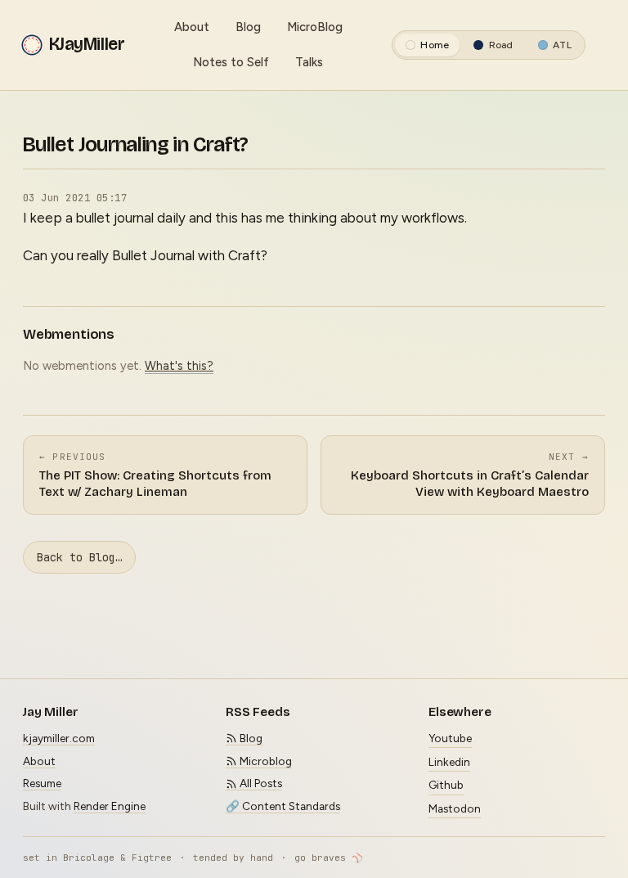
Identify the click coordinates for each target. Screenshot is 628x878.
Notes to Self (231, 62)
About (191, 27)
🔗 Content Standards (283, 806)
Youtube (450, 738)
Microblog (264, 761)
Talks (309, 62)
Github (446, 784)
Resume (42, 783)
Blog (248, 27)
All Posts (259, 783)
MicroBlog (315, 27)
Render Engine (110, 806)
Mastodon (454, 808)
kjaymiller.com (59, 738)
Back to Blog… (79, 557)
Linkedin (449, 761)
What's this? (179, 365)
